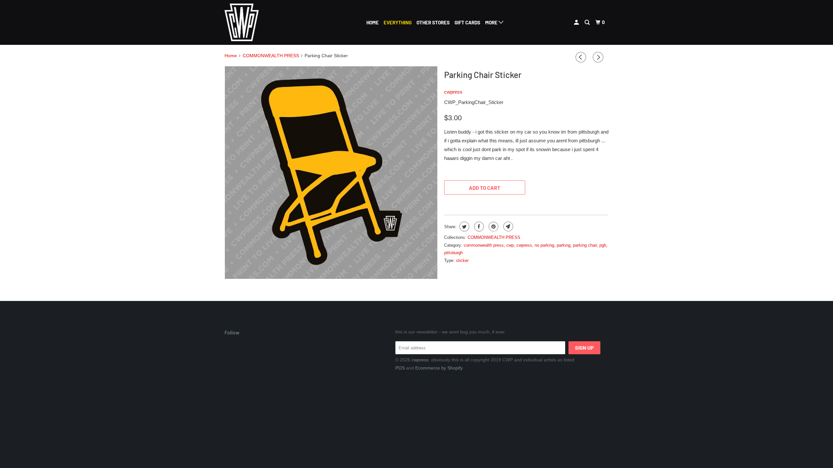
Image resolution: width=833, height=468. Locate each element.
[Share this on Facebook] (478, 226)
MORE (491, 22)
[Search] (587, 22)
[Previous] (582, 57)
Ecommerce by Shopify (439, 367)
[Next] (599, 57)
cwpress (453, 92)
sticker (462, 260)
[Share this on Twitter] (463, 226)
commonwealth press (484, 245)
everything (398, 22)
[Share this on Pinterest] (492, 226)
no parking (544, 245)
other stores (433, 22)
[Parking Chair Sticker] (331, 172)
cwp (510, 245)
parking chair (585, 245)
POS (400, 367)
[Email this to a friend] (507, 226)
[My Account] (577, 22)
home (372, 22)
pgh (602, 245)
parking (563, 245)
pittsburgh (453, 252)
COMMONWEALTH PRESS (494, 237)
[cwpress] (258, 22)
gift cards (467, 22)
